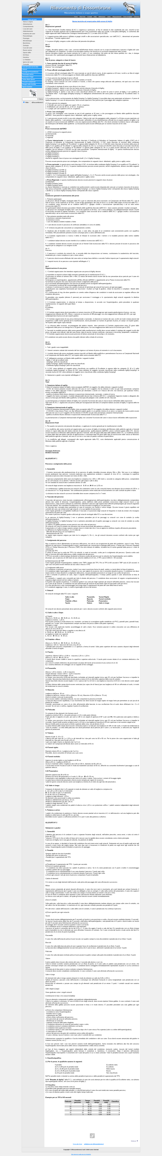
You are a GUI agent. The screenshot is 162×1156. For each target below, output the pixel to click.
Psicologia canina (27, 74)
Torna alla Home (77, 1144)
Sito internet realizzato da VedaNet (81, 1154)
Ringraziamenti (117, 16)
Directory (136, 16)
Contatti (89, 16)
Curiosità (26, 64)
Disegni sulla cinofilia (29, 84)
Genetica (26, 57)
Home (76, 16)
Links (109, 16)
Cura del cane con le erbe (30, 67)
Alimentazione (27, 24)
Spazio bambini (27, 86)
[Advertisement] (32, 140)
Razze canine (27, 50)
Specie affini (27, 52)
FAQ (95, 16)
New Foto (82, 16)
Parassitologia (27, 36)
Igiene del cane (28, 62)
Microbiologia (27, 41)
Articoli (24, 69)
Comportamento (28, 26)
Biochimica (26, 43)
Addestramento (28, 31)
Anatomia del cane (29, 33)
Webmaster (102, 16)
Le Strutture (26, 60)
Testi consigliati (127, 16)
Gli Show (26, 55)
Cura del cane (27, 48)
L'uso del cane (27, 29)
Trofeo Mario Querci (28, 79)
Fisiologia (26, 38)
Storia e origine (28, 22)
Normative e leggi (27, 77)
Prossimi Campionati (28, 81)
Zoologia (26, 45)
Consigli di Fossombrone (30, 72)
